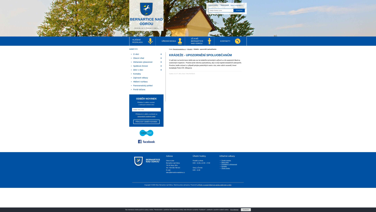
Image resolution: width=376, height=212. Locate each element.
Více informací (234, 209)
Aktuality (189, 49)
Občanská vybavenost (142, 62)
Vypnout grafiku (213, 5)
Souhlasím (246, 209)
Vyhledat (239, 10)
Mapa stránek (225, 5)
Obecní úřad (138, 58)
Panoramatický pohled (142, 86)
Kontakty (225, 41)
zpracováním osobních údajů (146, 116)
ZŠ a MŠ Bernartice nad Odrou (197, 41)
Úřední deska (169, 41)
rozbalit (131, 49)
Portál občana (139, 89)
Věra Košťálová (190, 73)
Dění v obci (138, 70)
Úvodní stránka (226, 160)
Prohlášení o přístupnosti (229, 164)
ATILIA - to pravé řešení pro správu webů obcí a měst (214, 185)
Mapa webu (225, 162)
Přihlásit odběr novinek (146, 122)
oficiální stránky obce (146, 23)
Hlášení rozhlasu (137, 41)
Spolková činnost (140, 66)
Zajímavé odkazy (140, 78)
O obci (136, 54)
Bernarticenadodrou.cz (179, 49)
